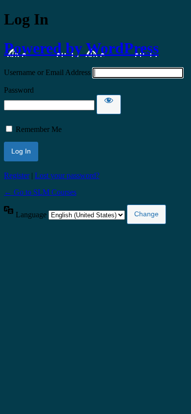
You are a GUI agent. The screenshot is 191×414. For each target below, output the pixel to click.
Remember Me (39, 129)
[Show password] (108, 104)
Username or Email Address (47, 72)
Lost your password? (67, 175)
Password (19, 90)
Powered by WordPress (81, 48)
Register (16, 175)
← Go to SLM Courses (40, 192)
